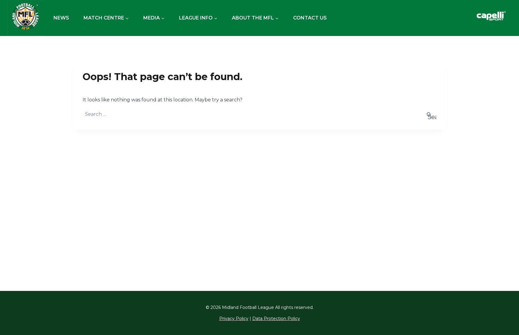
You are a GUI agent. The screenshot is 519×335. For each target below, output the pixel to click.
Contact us (310, 18)
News (61, 18)
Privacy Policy (233, 318)
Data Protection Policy (276, 318)
